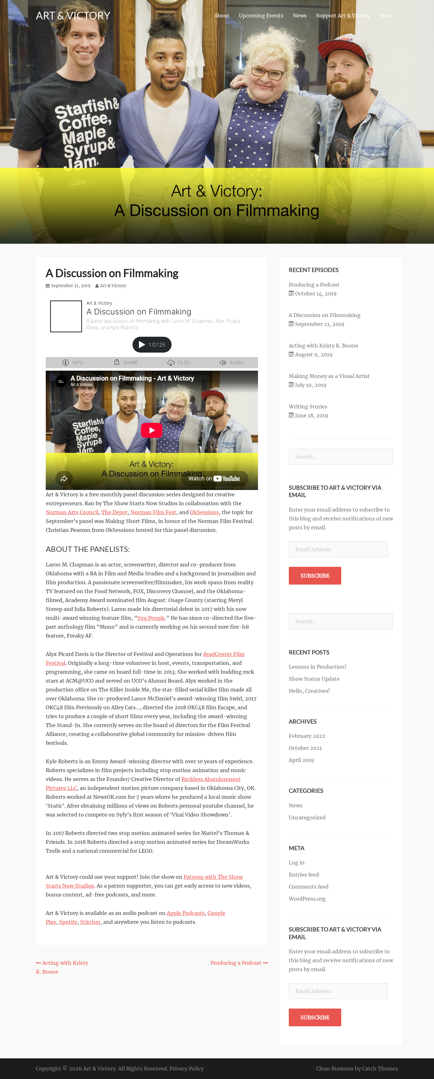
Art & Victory (73, 15)
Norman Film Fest (153, 512)
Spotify (68, 922)
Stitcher (90, 922)
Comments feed (309, 887)
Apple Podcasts (186, 913)
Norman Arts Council (72, 512)
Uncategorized (307, 817)
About (221, 15)
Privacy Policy (186, 1068)
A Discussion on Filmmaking (325, 315)
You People (151, 618)
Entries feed (304, 874)
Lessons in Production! (318, 667)
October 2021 (305, 748)
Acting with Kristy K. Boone (323, 345)
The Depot (114, 512)
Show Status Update (314, 679)
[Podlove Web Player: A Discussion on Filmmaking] (152, 332)
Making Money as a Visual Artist (329, 376)
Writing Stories (308, 406)
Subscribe (315, 576)
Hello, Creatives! (309, 691)
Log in (297, 862)
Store (386, 15)
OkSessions (204, 512)
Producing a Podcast (314, 284)
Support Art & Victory (343, 15)
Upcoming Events (261, 15)
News (300, 15)
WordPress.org (307, 899)
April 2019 (301, 760)
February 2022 (307, 736)
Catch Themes (380, 1068)
